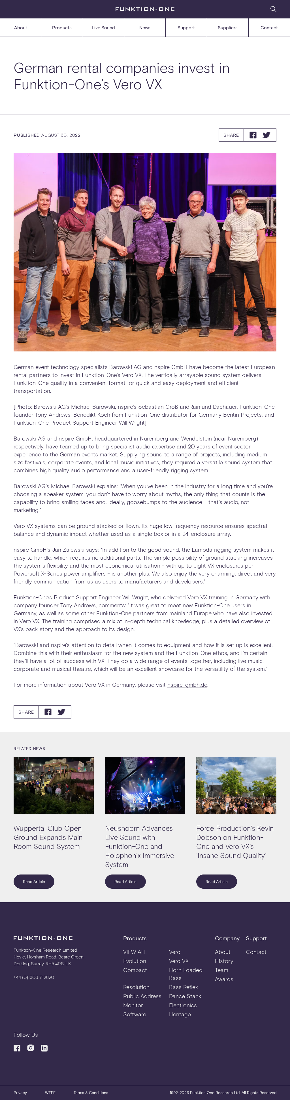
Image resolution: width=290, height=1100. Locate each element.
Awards (224, 978)
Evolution (134, 960)
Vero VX (179, 960)
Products (62, 27)
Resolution (136, 986)
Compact (135, 969)
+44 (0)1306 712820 (34, 977)
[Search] (273, 9)
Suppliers (228, 27)
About (20, 27)
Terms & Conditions (91, 1092)
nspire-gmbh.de (187, 684)
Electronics (183, 1005)
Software (134, 1014)
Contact (269, 27)
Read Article (34, 881)
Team (221, 969)
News (144, 27)
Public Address (142, 995)
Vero (174, 951)
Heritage (180, 1014)
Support (186, 27)
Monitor (133, 1005)
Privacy (20, 1092)
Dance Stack (185, 995)
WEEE (50, 1092)
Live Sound (103, 27)
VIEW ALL (135, 951)
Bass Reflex (183, 986)
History (224, 960)
